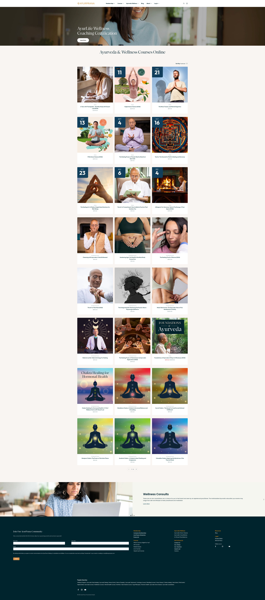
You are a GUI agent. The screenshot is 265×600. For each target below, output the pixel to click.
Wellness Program (81, 582)
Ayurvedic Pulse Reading (92, 582)
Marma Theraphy (120, 582)
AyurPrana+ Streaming (139, 535)
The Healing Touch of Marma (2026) (170, 257)
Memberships (109, 3)
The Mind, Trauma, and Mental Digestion (170, 106)
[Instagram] (222, 546)
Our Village (177, 544)
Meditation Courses (99, 584)
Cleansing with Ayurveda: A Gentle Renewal (95, 257)
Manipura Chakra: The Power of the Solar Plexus (95, 458)
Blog (142, 3)
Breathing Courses (151, 582)
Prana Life (136, 537)
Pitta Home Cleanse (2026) (95, 157)
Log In (156, 3)
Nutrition (118, 584)
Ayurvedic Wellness (131, 3)
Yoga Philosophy (136, 584)
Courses (120, 3)
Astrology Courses (141, 582)
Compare (136, 533)
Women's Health (145, 584)
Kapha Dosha (80, 584)
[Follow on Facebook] (78, 590)
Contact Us (177, 542)
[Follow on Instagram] (82, 590)
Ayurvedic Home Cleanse (156, 584)
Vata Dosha (175, 582)
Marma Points (112, 582)
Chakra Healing (167, 582)
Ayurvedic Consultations (168, 584)
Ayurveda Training (103, 582)
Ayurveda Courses (89, 584)
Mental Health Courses (110, 584)
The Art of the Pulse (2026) (95, 307)
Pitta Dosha (181, 582)
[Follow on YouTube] (85, 590)
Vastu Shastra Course (126, 584)
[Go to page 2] (136, 469)
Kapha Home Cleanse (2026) (132, 106)
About (148, 3)
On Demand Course (95, 255)
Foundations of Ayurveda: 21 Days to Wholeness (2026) (169, 358)
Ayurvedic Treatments (130, 582)
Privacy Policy (219, 538)
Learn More (83, 40)
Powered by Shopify (90, 594)
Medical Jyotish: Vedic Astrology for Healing (95, 358)
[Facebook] (215, 546)
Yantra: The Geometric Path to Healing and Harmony (170, 157)
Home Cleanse (159, 582)
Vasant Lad (177, 548)
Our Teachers (178, 546)
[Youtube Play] (229, 546)
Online (95, 104)
